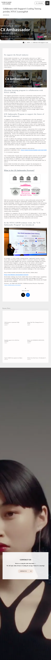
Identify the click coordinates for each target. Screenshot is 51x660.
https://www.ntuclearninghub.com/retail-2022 (34, 150)
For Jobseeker (39, 3)
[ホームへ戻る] (23, 42)
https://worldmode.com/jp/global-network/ (16, 274)
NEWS (28, 42)
